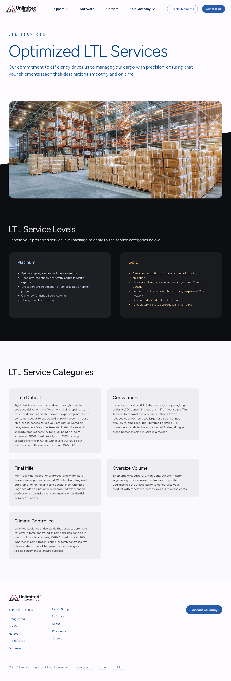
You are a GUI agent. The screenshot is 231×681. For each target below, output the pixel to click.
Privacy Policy (84, 667)
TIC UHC (118, 667)
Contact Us (213, 8)
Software (87, 9)
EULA (102, 667)
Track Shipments (182, 9)
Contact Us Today (204, 610)
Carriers (112, 9)
